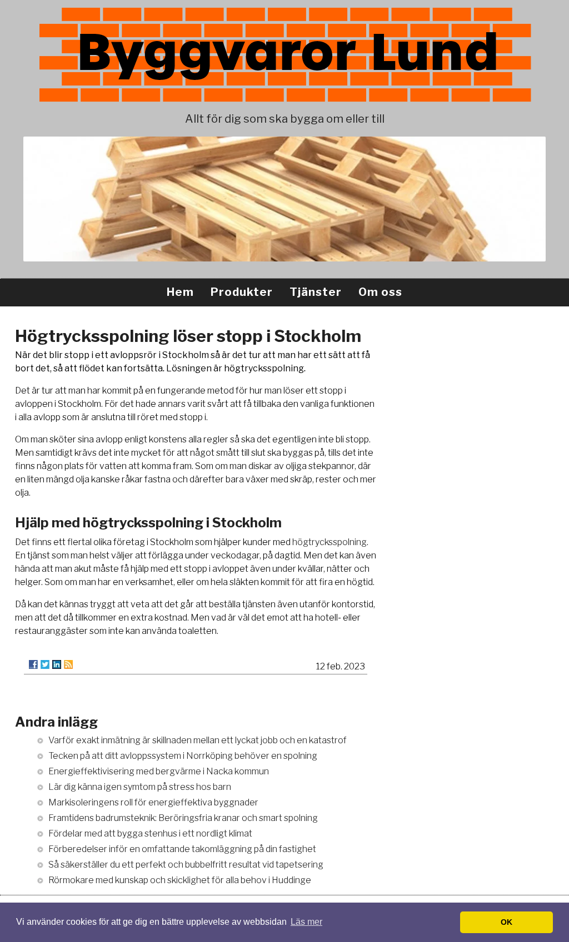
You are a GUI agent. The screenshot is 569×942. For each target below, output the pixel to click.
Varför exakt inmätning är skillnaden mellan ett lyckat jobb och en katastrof (197, 740)
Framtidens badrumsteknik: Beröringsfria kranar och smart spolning (183, 818)
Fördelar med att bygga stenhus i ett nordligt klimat (150, 833)
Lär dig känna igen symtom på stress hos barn (139, 787)
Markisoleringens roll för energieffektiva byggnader (153, 802)
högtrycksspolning (329, 542)
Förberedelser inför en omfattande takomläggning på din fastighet (182, 849)
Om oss (380, 292)
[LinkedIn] (56, 664)
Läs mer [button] (306, 921)
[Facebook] (33, 664)
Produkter (242, 292)
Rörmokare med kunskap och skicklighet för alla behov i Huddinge (179, 880)
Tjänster (316, 292)
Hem (180, 292)
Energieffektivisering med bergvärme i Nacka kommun (158, 771)
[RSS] (68, 664)
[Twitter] (45, 664)
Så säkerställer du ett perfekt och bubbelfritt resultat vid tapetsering (185, 864)
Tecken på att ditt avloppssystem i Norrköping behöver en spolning (182, 755)
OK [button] (506, 922)
